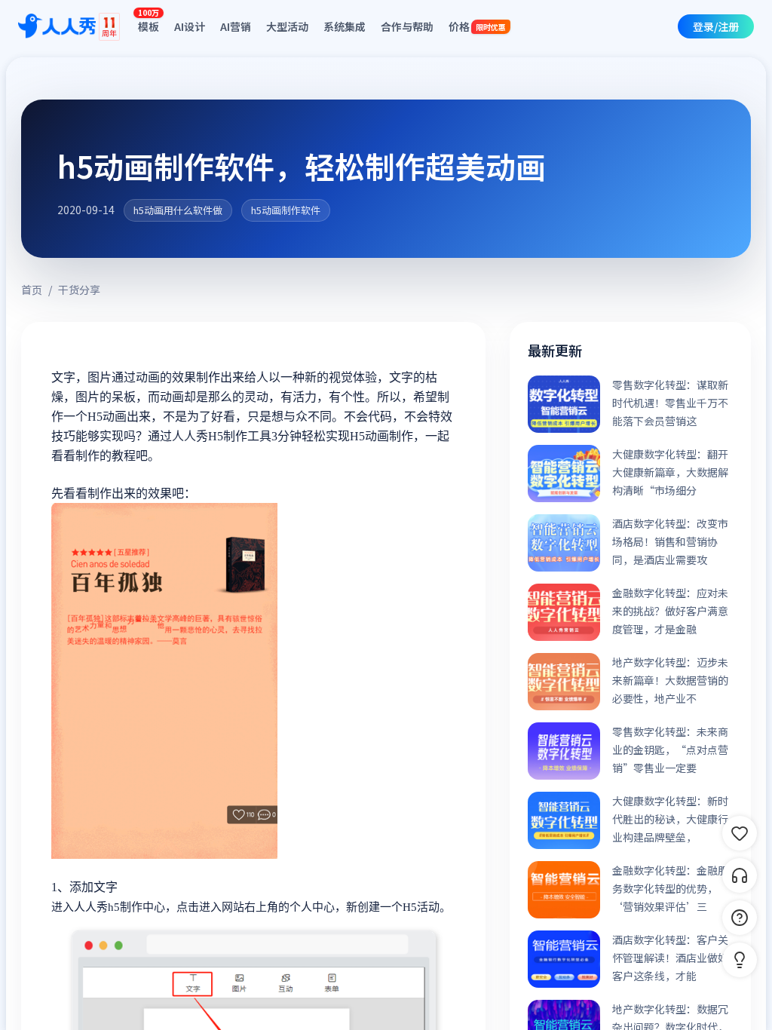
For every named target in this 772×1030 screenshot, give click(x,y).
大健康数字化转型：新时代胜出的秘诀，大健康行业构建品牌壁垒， (670, 819)
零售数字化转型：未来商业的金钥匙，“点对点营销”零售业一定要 (670, 749)
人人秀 (91, 907)
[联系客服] (739, 875)
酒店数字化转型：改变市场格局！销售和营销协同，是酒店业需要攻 (670, 541)
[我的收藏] (739, 833)
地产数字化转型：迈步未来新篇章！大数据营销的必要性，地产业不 (670, 680)
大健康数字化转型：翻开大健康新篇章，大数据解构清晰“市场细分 (670, 472)
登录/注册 (716, 26)
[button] (739, 960)
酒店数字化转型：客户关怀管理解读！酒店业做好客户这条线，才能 (670, 957)
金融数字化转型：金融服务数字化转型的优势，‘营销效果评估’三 (670, 888)
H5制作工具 (239, 436)
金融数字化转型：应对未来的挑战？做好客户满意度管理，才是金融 (670, 610)
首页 (31, 289)
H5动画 (369, 436)
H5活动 (421, 907)
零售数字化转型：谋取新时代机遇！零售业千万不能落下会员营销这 (670, 402)
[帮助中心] (739, 917)
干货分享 (79, 289)
